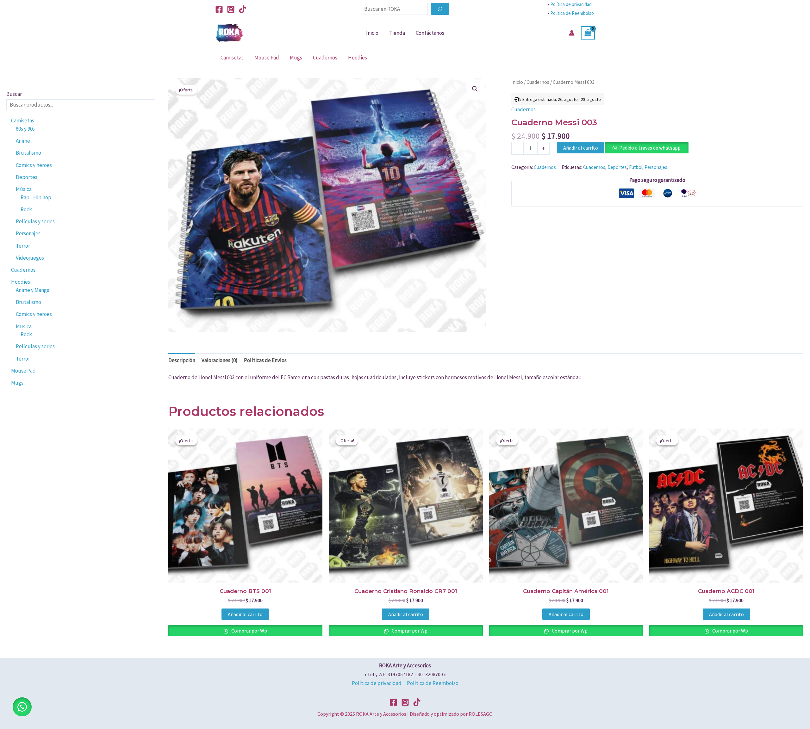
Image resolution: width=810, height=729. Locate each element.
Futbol (635, 167)
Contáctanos (430, 32)
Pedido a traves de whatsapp (650, 148)
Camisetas (232, 57)
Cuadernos (325, 57)
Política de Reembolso (572, 13)
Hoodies (357, 57)
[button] (475, 89)
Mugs (296, 57)
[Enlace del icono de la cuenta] (572, 33)
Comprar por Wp (248, 630)
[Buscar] (440, 9)
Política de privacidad (571, 4)
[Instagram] (231, 9)
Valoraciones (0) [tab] (220, 360)
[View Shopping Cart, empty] (588, 33)
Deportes (617, 167)
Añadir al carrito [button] (245, 614)
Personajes (656, 167)
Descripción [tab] (181, 360)
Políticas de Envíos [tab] (265, 360)
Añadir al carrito (580, 148)
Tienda (397, 32)
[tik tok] (417, 702)
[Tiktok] (242, 9)
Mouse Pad (266, 57)
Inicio (372, 32)
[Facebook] (219, 9)
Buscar (14, 93)
